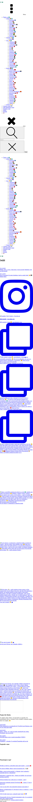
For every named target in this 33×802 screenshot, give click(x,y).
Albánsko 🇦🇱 (12, 69)
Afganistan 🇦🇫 (12, 42)
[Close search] (12, 147)
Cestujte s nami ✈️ (7, 106)
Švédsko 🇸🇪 (12, 98)
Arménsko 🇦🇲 (12, 43)
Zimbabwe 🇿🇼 (12, 36)
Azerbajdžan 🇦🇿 (13, 45)
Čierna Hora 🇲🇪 (13, 72)
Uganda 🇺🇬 (12, 33)
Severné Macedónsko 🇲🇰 (15, 91)
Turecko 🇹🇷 (12, 64)
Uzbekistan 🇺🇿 (12, 66)
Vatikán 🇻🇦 (12, 103)
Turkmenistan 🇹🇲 (13, 65)
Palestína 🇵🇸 (12, 58)
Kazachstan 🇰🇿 (13, 53)
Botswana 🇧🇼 (12, 20)
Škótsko (11, 94)
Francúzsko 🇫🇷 (13, 77)
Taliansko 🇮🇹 (12, 100)
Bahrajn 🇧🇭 (12, 46)
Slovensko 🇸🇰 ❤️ (13, 93)
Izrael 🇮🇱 (11, 50)
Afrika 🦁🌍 (9, 18)
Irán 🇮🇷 (11, 49)
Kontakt (5, 111)
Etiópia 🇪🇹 (12, 23)
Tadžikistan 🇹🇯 (13, 62)
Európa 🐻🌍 (9, 68)
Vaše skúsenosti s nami (8, 107)
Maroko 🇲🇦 (12, 29)
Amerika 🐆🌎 (10, 37)
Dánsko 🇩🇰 (12, 74)
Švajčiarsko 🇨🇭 (13, 97)
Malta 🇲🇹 (11, 81)
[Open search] (12, 133)
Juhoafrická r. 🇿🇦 (13, 24)
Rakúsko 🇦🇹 (12, 87)
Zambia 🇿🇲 (12, 34)
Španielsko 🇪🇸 (12, 96)
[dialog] (16, 205)
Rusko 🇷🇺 (11, 59)
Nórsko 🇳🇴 (12, 84)
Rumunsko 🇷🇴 (12, 88)
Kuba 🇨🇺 (11, 39)
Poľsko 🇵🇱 (12, 85)
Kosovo (11, 80)
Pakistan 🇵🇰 (12, 56)
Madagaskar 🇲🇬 (13, 27)
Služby (4, 110)
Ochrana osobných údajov (17, 800)
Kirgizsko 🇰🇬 (12, 55)
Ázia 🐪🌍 (9, 40)
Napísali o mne (6, 108)
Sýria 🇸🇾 (11, 61)
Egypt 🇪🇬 (11, 21)
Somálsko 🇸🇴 (12, 31)
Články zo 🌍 (6, 17)
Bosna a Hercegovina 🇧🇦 (15, 71)
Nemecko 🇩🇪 (12, 82)
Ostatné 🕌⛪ (9, 104)
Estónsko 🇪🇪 (12, 75)
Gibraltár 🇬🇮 (12, 78)
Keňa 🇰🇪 (11, 26)
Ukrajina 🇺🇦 (12, 101)
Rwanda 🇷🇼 (12, 30)
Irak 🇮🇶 (11, 47)
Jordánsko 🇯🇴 (12, 52)
